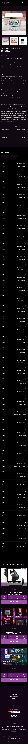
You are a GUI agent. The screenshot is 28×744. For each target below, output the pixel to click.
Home (14, 692)
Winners (14, 698)
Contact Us (14, 703)
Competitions (14, 696)
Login (14, 707)
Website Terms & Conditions (9, 740)
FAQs (14, 705)
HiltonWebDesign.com (15, 738)
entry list (24, 67)
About (14, 700)
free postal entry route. (17, 64)
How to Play (14, 694)
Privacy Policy (17, 741)
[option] (14, 23)
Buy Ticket (14, 601)
